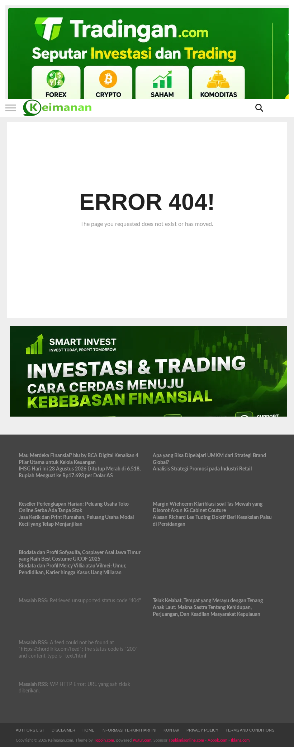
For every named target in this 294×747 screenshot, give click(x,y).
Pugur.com (142, 740)
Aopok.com (217, 740)
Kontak (171, 730)
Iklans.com (240, 740)
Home (88, 730)
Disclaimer (63, 730)
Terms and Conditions (250, 730)
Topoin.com (104, 740)
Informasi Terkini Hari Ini (128, 730)
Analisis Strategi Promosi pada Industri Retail (202, 469)
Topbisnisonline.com (186, 740)
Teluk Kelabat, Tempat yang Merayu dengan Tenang (208, 600)
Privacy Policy (202, 730)
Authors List (30, 730)
